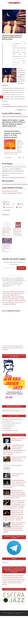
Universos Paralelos (8, 285)
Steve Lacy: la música (17, 465)
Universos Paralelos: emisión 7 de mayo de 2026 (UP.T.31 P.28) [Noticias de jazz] (6, 231)
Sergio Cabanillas (17, 283)
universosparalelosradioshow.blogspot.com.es (14, 106)
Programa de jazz (7, 283)
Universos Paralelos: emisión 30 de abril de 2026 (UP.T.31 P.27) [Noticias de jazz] (6, 247)
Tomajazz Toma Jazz (12, 430)
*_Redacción (12, 279)
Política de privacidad (6, 612)
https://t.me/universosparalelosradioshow (13, 177)
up (14, 285)
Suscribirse (21, 268)
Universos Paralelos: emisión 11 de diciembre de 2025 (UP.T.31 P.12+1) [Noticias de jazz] (17, 231)
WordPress (18, 613)
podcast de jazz (17, 282)
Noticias (6, 279)
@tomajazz (8, 428)
